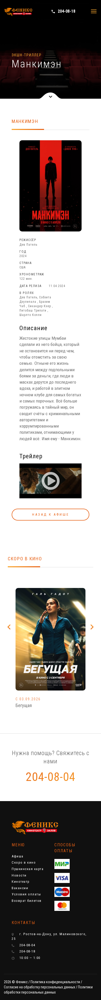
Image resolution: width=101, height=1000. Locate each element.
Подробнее (51, 650)
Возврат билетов (27, 901)
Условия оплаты (26, 894)
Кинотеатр (21, 881)
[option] (50, 654)
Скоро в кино (24, 862)
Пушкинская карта (28, 869)
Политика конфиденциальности (55, 982)
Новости (19, 875)
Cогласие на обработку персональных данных (39, 987)
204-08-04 (50, 777)
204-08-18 (63, 11)
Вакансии (20, 888)
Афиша (18, 856)
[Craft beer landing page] (31, 827)
